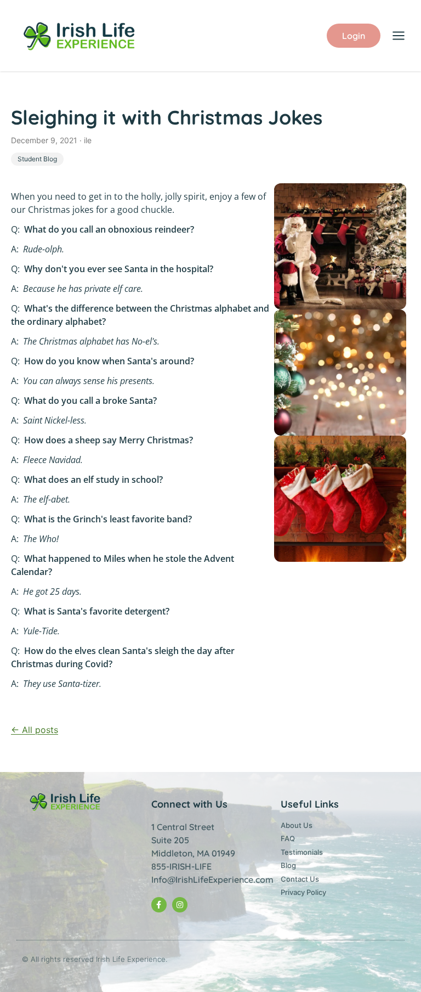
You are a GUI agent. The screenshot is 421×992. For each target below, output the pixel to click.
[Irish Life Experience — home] (80, 36)
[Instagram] (179, 904)
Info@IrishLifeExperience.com (212, 879)
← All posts (34, 729)
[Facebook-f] (159, 904)
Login (353, 35)
